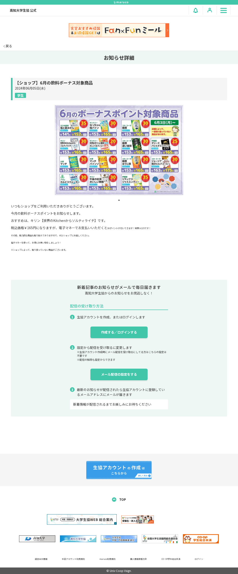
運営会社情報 (41, 559)
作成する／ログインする (119, 332)
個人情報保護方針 (138, 559)
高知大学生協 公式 (23, 10)
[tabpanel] (119, 150)
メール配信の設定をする (119, 374)
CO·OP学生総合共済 (171, 559)
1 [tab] (119, 200)
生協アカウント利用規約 (73, 559)
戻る (8, 45)
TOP (122, 499)
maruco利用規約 (107, 559)
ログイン (199, 559)
